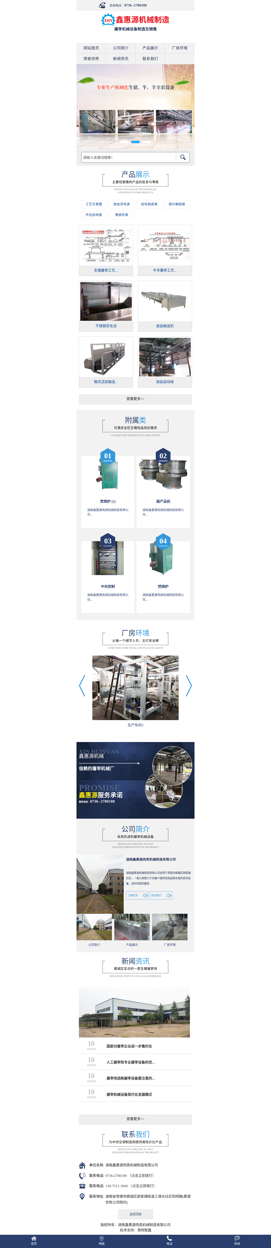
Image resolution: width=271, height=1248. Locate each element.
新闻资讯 (120, 59)
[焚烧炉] (163, 574)
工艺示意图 (94, 204)
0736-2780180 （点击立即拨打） (130, 1176)
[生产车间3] (135, 689)
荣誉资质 (91, 59)
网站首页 (91, 48)
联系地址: (96, 1196)
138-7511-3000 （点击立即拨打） (131, 1186)
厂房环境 (179, 48)
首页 (34, 1243)
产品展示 (150, 48)
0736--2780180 (135, 5)
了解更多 (133, 895)
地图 (102, 1243)
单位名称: (96, 1165)
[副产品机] (163, 489)
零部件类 (121, 215)
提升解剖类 (177, 204)
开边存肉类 (94, 215)
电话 (169, 1243)
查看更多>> (135, 399)
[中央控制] (108, 574)
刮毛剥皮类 (149, 204)
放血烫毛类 (121, 204)
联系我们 (150, 59)
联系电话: (96, 1176)
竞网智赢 (144, 1230)
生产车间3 (135, 725)
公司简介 (120, 48)
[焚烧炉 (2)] (108, 489)
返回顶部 (135, 1214)
